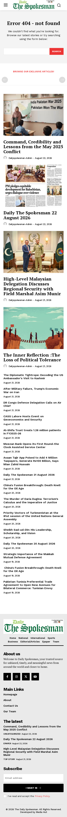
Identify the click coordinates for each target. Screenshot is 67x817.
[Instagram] (16, 676)
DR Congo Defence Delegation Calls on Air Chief (32, 404)
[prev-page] (5, 80)
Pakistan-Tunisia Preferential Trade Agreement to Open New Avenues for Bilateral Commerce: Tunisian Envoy (29, 585)
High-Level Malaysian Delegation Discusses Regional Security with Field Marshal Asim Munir (32, 286)
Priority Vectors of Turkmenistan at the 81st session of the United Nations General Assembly (33, 516)
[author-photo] (5, 158)
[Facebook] (7, 676)
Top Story (9, 759)
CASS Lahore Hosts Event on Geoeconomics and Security (23, 418)
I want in (31, 788)
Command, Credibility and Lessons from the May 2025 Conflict (33, 146)
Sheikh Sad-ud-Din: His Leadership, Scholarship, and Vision (27, 531)
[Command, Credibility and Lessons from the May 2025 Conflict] (33, 115)
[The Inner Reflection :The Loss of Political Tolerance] (33, 328)
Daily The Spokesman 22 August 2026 (30, 215)
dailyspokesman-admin (20, 158)
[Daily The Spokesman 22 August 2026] (33, 186)
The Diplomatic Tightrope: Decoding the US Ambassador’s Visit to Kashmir (33, 376)
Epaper (7, 743)
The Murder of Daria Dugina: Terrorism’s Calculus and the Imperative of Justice (30, 500)
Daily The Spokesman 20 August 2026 (29, 543)
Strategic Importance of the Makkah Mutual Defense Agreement (28, 555)
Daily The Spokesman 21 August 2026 (29, 474)
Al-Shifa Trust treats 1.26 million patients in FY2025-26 (32, 432)
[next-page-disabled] (62, 80)
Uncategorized (12, 734)
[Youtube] (35, 676)
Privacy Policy (42, 796)
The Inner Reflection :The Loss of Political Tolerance (32, 357)
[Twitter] (26, 676)
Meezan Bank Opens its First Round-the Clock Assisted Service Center (31, 445)
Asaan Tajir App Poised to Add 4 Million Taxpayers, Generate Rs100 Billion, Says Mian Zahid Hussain (31, 461)
